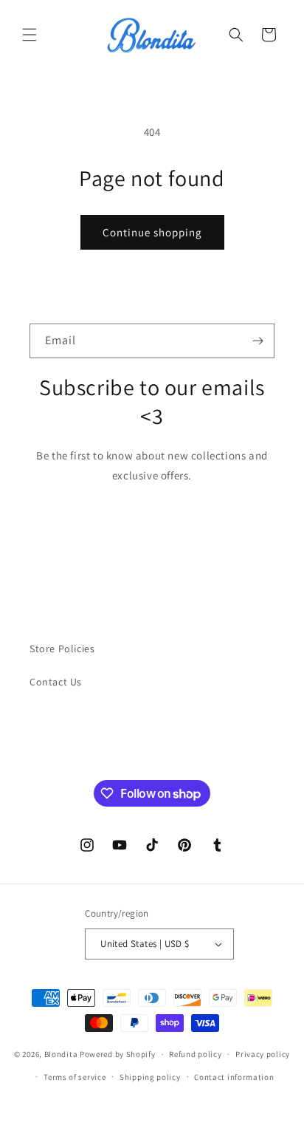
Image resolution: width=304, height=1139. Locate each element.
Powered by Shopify (118, 1054)
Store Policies (62, 648)
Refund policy (195, 1054)
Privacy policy (262, 1054)
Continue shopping (152, 232)
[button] (29, 34)
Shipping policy (150, 1077)
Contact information (234, 1077)
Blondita (62, 1054)
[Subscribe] (257, 341)
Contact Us (56, 681)
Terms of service (75, 1077)
